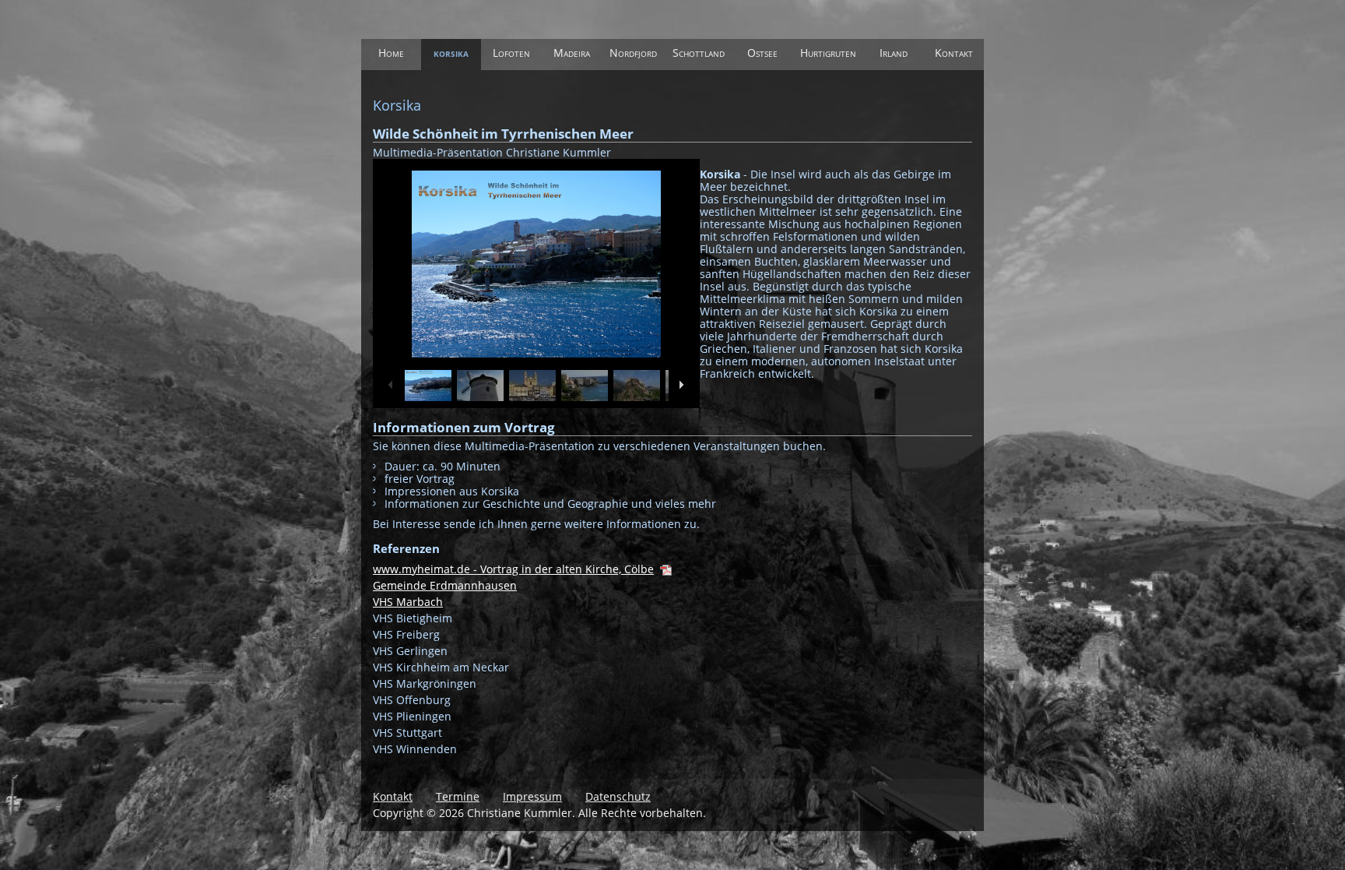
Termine (457, 796)
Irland (894, 52)
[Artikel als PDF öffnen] (666, 569)
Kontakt (954, 52)
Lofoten (511, 52)
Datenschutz (618, 796)
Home (391, 52)
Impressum (532, 796)
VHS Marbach (408, 601)
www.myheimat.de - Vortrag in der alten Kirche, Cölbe (513, 569)
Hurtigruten (828, 52)
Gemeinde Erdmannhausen (445, 585)
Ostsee (762, 52)
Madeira (571, 52)
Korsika (451, 52)
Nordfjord (633, 52)
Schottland (698, 52)
